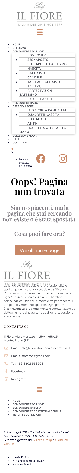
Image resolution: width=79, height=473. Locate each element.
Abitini (32, 123)
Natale (17, 139)
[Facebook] (41, 159)
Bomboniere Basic (25, 102)
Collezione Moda (25, 135)
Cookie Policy (20, 457)
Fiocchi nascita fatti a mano (42, 130)
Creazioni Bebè (23, 106)
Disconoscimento (22, 464)
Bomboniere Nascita (27, 407)
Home (16, 44)
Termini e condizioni (27, 414)
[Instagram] (63, 159)
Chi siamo (19, 47)
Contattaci (21, 142)
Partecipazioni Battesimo (36, 92)
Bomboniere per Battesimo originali (38, 411)
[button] (39, 33)
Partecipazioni (40, 99)
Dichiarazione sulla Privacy (28, 460)
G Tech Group (42, 440)
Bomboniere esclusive (28, 51)
